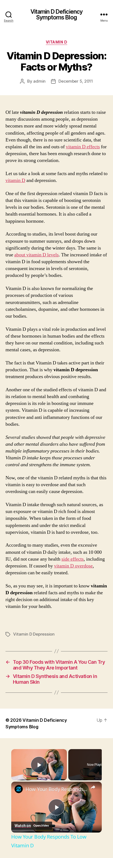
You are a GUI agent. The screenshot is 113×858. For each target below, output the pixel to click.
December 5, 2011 (75, 81)
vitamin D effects (83, 147)
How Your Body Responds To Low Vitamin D (56, 789)
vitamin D (15, 180)
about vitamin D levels (36, 255)
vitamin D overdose (73, 566)
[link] (19, 789)
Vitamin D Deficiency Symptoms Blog (56, 14)
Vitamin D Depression (34, 634)
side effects (72, 559)
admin (39, 81)
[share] (93, 787)
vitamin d (56, 42)
